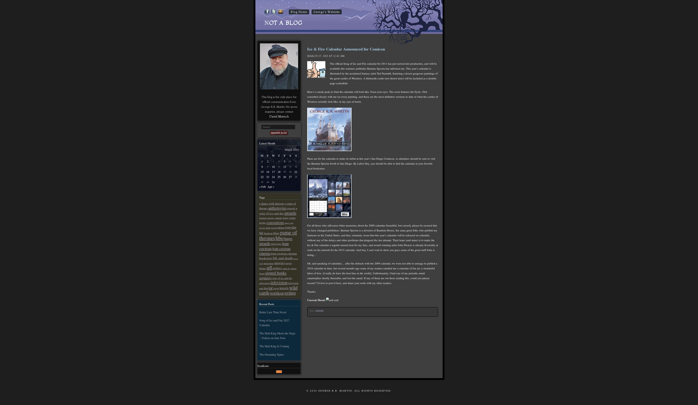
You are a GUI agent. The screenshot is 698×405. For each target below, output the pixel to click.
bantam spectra (266, 218)
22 (262, 177)
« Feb (262, 187)
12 (284, 167)
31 (273, 182)
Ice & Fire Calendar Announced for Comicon (346, 49)
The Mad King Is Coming (274, 346)
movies (279, 262)
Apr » (271, 187)
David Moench (279, 116)
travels (284, 288)
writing (290, 292)
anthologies (277, 207)
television (279, 282)
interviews (276, 244)
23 (267, 177)
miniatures (269, 263)
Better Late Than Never (272, 312)
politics (277, 268)
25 (279, 177)
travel (276, 288)
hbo (280, 237)
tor (270, 287)
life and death (283, 258)
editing (280, 227)
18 (279, 172)
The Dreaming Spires (271, 354)
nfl (269, 267)
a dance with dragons (271, 204)
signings (265, 277)
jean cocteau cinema (274, 251)
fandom (268, 233)
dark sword (271, 227)
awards (290, 213)
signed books (275, 273)
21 (295, 172)
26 (284, 177)
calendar (319, 310)
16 (267, 172)
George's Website (326, 12)
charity (285, 217)
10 (273, 167)
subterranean (264, 283)
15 (262, 172)
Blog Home (299, 12)
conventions (275, 222)
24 (273, 177)
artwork (291, 208)
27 (290, 177)
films (276, 233)
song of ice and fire (282, 278)
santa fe (286, 268)
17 (273, 172)
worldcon (277, 292)
